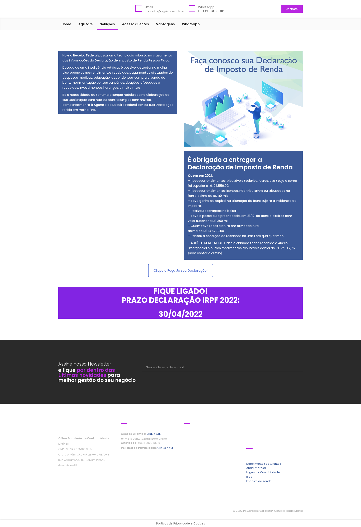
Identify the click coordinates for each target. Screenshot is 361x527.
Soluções (107, 24)
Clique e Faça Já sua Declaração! (181, 270)
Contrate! (292, 9)
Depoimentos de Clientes (263, 464)
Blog (249, 477)
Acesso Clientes (135, 24)
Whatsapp (191, 24)
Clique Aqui (154, 434)
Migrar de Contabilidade (263, 472)
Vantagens (165, 24)
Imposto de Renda (259, 481)
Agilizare (85, 24)
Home (66, 24)
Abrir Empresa (256, 468)
